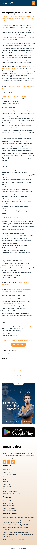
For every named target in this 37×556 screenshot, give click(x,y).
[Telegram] (8, 462)
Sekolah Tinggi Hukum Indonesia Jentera (14, 96)
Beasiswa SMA (7, 472)
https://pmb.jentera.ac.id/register (12, 303)
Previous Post (18, 371)
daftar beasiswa (18, 344)
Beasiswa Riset (7, 486)
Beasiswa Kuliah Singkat (10, 491)
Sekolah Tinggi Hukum (8, 35)
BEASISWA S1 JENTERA (15, 217)
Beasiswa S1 (21, 17)
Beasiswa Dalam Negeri (10, 17)
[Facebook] (4, 462)
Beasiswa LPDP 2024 (9, 469)
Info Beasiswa (30, 17)
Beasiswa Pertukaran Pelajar (11, 493)
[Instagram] (13, 462)
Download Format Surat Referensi (12, 265)
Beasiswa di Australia (9, 505)
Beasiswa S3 (6, 484)
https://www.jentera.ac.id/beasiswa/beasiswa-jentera (17, 340)
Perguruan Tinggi (19, 18)
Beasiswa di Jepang (8, 503)
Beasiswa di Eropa (8, 501)
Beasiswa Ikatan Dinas (9, 474)
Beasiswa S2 (6, 481)
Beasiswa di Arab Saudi (10, 508)
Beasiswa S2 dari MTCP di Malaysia (13, 539)
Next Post (18, 375)
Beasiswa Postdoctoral (10, 489)
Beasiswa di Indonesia (9, 510)
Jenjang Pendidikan (7, 18)
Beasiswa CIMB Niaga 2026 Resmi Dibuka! (15, 532)
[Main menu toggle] (33, 3)
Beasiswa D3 (6, 477)
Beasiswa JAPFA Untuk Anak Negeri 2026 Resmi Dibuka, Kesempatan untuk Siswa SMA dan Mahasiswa (17, 527)
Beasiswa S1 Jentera (13, 30)
